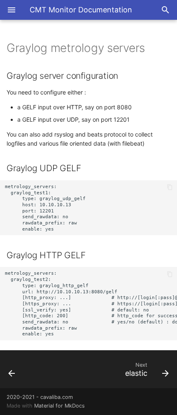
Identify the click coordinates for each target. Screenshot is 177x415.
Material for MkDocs (59, 406)
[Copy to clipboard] (169, 187)
